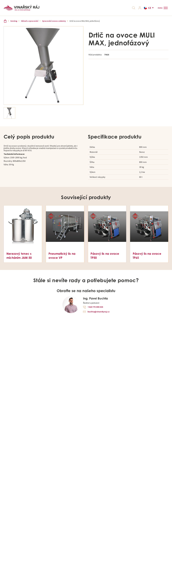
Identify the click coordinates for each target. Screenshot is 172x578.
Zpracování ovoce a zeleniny (54, 21)
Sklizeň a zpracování (29, 21)
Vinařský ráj (5, 21)
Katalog (13, 21)
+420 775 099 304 (95, 307)
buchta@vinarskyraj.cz (99, 311)
